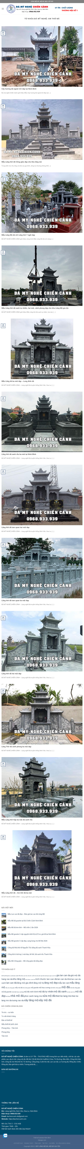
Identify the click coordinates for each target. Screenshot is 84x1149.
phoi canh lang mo (33, 996)
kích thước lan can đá (46, 979)
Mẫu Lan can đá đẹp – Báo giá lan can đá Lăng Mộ (26, 914)
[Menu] (3, 8)
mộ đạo (8, 996)
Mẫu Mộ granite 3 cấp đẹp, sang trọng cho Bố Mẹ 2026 (27, 941)
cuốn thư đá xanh (36, 975)
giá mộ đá (75, 975)
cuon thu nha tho (27, 975)
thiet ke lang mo (63, 996)
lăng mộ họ (39, 983)
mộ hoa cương (44, 988)
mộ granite (35, 987)
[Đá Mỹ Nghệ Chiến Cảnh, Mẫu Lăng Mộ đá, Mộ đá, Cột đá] (42, 9)
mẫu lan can (63, 983)
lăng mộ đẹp (51, 982)
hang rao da (7, 979)
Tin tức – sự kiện (8, 1012)
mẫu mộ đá (18, 987)
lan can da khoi (64, 979)
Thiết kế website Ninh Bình (42, 1137)
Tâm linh (5, 1036)
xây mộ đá (45, 1000)
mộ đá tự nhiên (46, 991)
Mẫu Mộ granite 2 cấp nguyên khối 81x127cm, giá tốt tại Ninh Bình (32, 934)
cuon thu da (19, 975)
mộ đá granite (6, 992)
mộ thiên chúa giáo (56, 987)
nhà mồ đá (17, 995)
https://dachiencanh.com (17, 1119)
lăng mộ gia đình (25, 983)
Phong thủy (6, 1032)
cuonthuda (12, 975)
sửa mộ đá (49, 995)
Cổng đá (8, 1062)
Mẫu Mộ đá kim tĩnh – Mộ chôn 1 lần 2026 (23, 927)
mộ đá (66, 987)
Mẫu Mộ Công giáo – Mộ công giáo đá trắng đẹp (25, 961)
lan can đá (11, 983)
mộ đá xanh (60, 991)
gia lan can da (63, 975)
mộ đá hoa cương (17, 992)
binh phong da (6, 975)
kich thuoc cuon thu (30, 979)
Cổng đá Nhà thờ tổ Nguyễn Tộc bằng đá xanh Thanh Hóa (29, 948)
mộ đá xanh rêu (71, 992)
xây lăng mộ (31, 1000)
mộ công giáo (26, 987)
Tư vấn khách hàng (9, 1016)
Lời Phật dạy (18, 1143)
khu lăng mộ (19, 979)
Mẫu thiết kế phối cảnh (10, 1024)
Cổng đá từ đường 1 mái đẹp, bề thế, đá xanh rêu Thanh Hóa (30, 954)
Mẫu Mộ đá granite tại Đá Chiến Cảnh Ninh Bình (25, 921)
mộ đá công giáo (75, 987)
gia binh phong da (45, 975)
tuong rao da (18, 1000)
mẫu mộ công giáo (9, 987)
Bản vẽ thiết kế (7, 1020)
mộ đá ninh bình (31, 992)
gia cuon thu (53, 975)
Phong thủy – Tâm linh (10, 1028)
